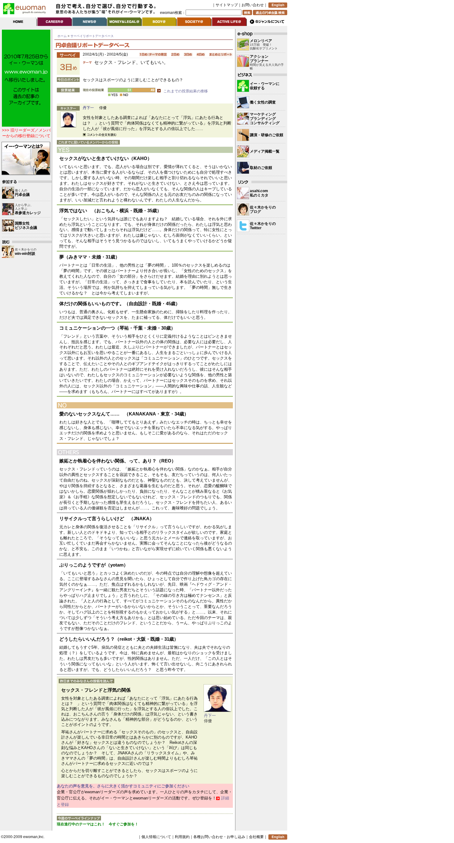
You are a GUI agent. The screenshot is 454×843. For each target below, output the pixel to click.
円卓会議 (22, 194)
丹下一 (88, 108)
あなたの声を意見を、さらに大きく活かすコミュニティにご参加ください (123, 786)
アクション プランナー (259, 58)
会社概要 (256, 837)
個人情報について (156, 837)
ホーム (62, 36)
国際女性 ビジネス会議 (26, 225)
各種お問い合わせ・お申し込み (219, 837)
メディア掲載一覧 (265, 151)
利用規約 (182, 837)
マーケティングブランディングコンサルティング (265, 118)
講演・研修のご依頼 (266, 135)
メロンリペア (261, 41)
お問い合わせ (253, 5)
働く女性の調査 (263, 102)
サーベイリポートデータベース (92, 36)
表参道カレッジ (28, 213)
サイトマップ (227, 5)
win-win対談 (25, 253)
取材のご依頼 (261, 168)
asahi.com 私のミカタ (259, 193)
